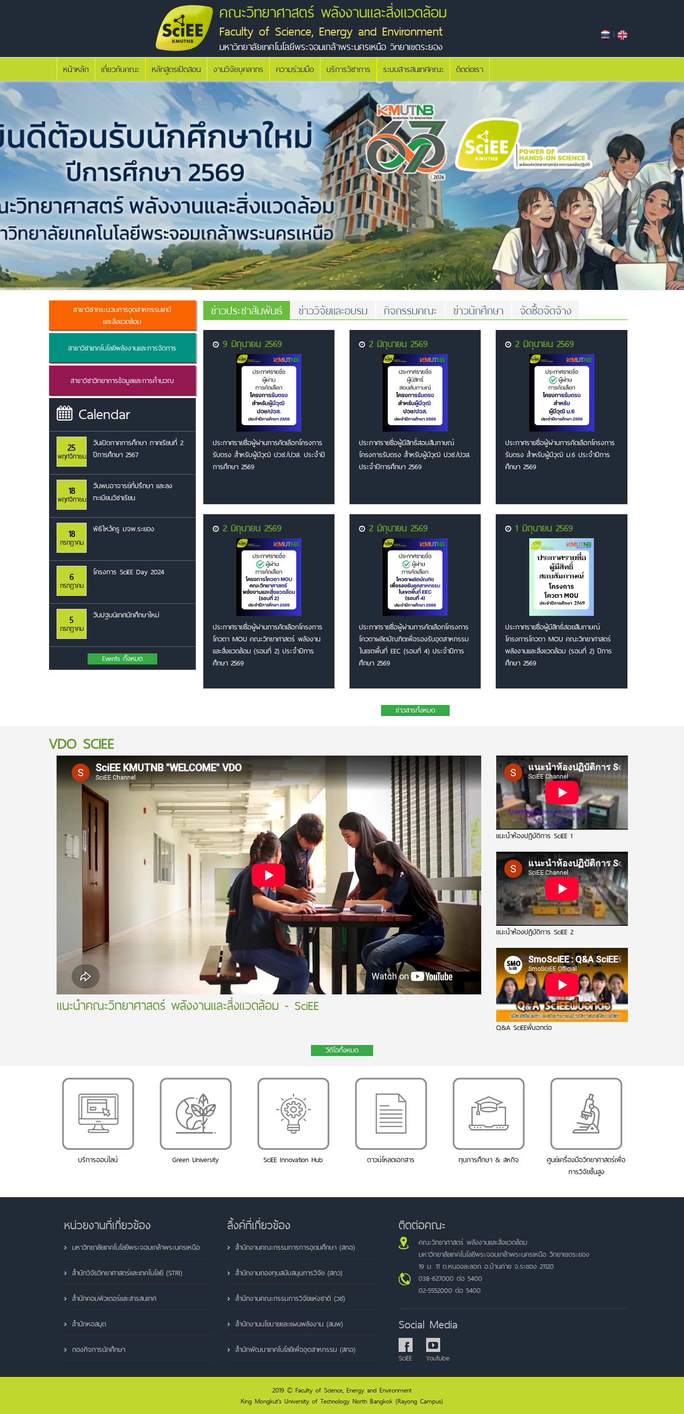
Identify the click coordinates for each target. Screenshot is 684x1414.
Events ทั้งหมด (122, 658)
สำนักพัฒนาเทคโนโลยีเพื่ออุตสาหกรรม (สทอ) (295, 1349)
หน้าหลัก (76, 69)
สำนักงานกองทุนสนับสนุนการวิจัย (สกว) (289, 1273)
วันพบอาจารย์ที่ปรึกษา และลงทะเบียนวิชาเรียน (132, 492)
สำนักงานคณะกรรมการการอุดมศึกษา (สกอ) (295, 1247)
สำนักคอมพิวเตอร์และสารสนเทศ (114, 1298)
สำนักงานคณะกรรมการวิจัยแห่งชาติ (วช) (290, 1298)
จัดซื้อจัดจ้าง (545, 310)
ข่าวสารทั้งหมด (415, 710)
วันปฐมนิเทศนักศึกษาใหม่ (126, 615)
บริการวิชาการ (348, 69)
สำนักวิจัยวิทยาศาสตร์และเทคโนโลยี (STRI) (127, 1273)
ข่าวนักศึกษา (478, 310)
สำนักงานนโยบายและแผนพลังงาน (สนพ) (289, 1324)
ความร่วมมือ (295, 69)
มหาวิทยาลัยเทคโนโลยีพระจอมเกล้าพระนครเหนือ (136, 1247)
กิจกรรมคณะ (410, 310)
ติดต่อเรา (469, 69)
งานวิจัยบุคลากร (238, 69)
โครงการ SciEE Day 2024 (128, 572)
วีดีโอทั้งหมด (342, 1050)
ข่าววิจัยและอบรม (333, 310)
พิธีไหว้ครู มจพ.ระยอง (123, 529)
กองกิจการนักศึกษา (98, 1349)
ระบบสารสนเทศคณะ (413, 69)
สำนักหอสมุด (89, 1324)
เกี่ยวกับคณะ (120, 69)
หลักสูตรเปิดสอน (176, 69)
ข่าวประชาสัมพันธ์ (246, 310)
